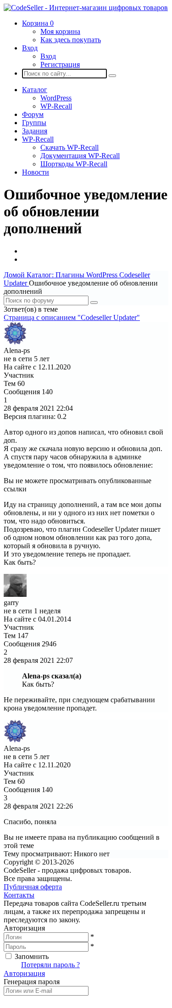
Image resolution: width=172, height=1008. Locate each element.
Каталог (34, 90)
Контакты (19, 895)
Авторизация (24, 973)
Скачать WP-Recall (69, 147)
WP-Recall (56, 106)
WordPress (56, 98)
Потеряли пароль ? (50, 965)
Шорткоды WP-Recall (73, 164)
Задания (34, 131)
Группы (34, 123)
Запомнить (32, 956)
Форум (33, 114)
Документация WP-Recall (80, 156)
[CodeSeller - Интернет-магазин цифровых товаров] (86, 7)
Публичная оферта (33, 887)
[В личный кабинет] (15, 342)
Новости (35, 172)
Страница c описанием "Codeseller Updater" (72, 317)
